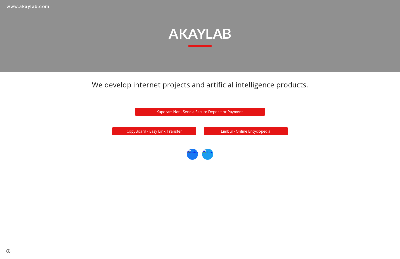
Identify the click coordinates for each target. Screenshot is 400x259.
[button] (8, 251)
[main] (200, 36)
